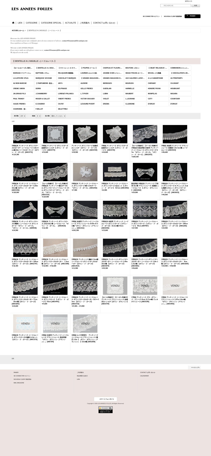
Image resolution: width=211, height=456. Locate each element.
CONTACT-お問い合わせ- (148, 372)
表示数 (16, 116)
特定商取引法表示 (82, 376)
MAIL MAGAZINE (19, 383)
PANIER (16, 372)
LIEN (78, 379)
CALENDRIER (144, 376)
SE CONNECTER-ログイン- (151, 16)
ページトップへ (195, 367)
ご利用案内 (80, 372)
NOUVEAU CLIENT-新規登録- (173, 16)
